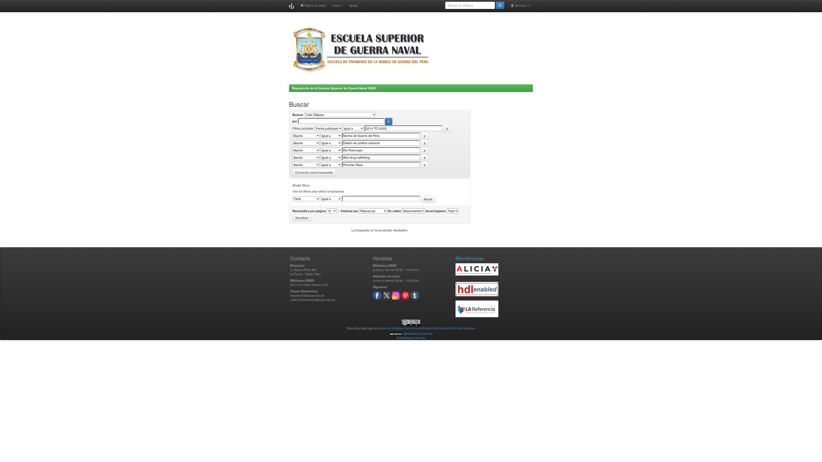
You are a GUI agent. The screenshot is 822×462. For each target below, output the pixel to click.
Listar (336, 5)
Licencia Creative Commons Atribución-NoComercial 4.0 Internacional (427, 328)
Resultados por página (309, 211)
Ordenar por (349, 211)
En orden (394, 211)
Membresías (470, 258)
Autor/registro (436, 211)
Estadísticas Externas (417, 333)
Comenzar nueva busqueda (314, 172)
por (294, 121)
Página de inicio (315, 5)
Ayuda (353, 5)
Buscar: (298, 115)
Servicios (521, 5)
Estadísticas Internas (411, 338)
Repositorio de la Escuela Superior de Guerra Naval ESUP (334, 88)
